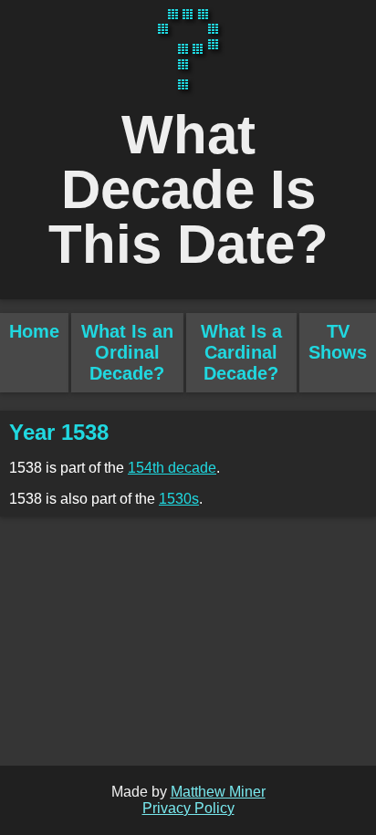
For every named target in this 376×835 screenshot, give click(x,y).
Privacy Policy (188, 808)
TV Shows (337, 341)
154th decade (172, 467)
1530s (179, 498)
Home (34, 331)
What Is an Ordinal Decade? (127, 352)
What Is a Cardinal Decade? (241, 352)
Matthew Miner (218, 791)
